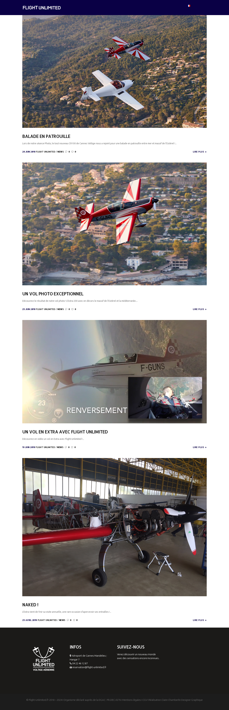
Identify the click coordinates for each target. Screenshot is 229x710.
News (61, 151)
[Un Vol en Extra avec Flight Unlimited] (114, 371)
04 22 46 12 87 (80, 663)
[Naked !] (114, 527)
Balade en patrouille (46, 136)
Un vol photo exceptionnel (52, 293)
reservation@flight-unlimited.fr (89, 667)
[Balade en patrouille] (114, 66)
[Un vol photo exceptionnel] (114, 223)
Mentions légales (131, 699)
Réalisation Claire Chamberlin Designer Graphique (176, 699)
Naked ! (30, 604)
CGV (144, 699)
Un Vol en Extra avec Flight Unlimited (65, 431)
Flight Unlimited (46, 151)
